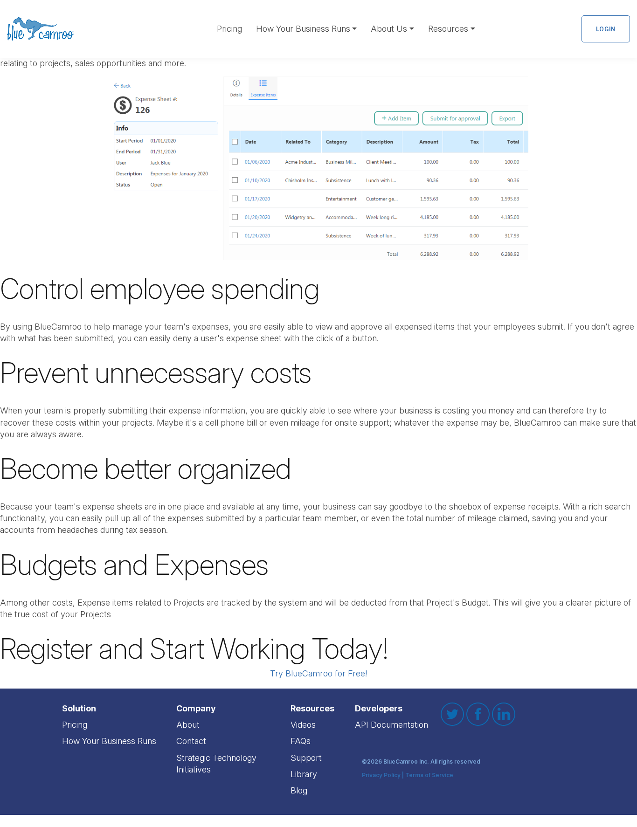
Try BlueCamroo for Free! (318, 673)
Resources (448, 29)
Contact (191, 741)
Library (304, 774)
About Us (389, 29)
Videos (303, 725)
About (188, 725)
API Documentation (391, 725)
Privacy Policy (381, 775)
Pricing (229, 29)
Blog (299, 790)
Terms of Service (429, 775)
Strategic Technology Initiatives (216, 763)
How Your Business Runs (303, 29)
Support (306, 758)
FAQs (301, 741)
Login (606, 29)
